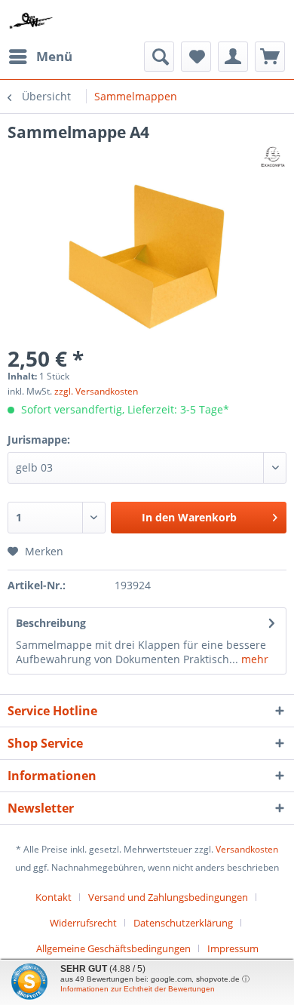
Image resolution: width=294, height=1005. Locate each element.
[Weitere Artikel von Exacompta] (272, 156)
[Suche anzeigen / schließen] (159, 56)
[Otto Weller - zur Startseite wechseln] (31, 21)
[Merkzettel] (196, 56)
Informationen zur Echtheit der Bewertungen (137, 989)
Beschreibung (51, 623)
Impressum (233, 948)
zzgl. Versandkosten (96, 391)
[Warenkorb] (270, 56)
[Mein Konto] (233, 56)
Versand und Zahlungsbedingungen (168, 897)
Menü (54, 56)
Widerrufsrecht (83, 923)
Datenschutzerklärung (183, 923)
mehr (253, 659)
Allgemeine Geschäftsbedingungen (113, 948)
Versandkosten (247, 849)
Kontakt (53, 897)
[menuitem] (40, 56)
